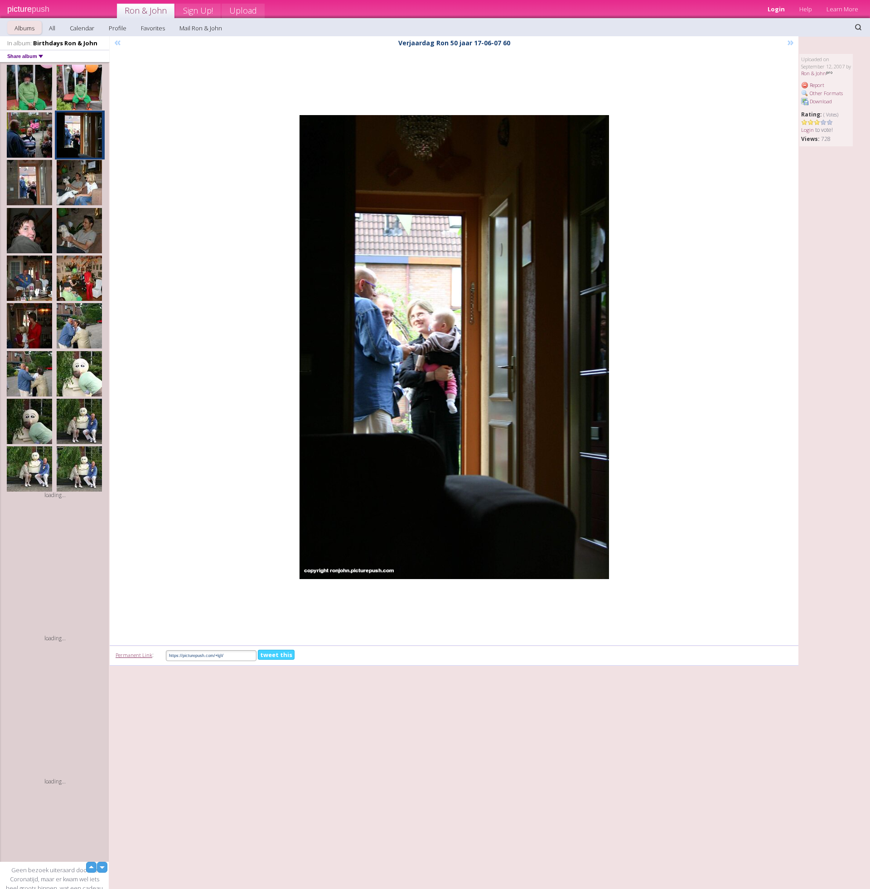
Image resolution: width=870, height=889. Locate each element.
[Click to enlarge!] (454, 347)
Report (816, 85)
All (52, 28)
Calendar (82, 28)
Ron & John (146, 10)
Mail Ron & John (200, 28)
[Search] (858, 27)
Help (805, 9)
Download (820, 101)
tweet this (276, 655)
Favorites (153, 28)
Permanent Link (134, 655)
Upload (243, 10)
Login (776, 9)
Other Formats (825, 93)
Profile (117, 28)
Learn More (842, 9)
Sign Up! (198, 10)
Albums (24, 28)
